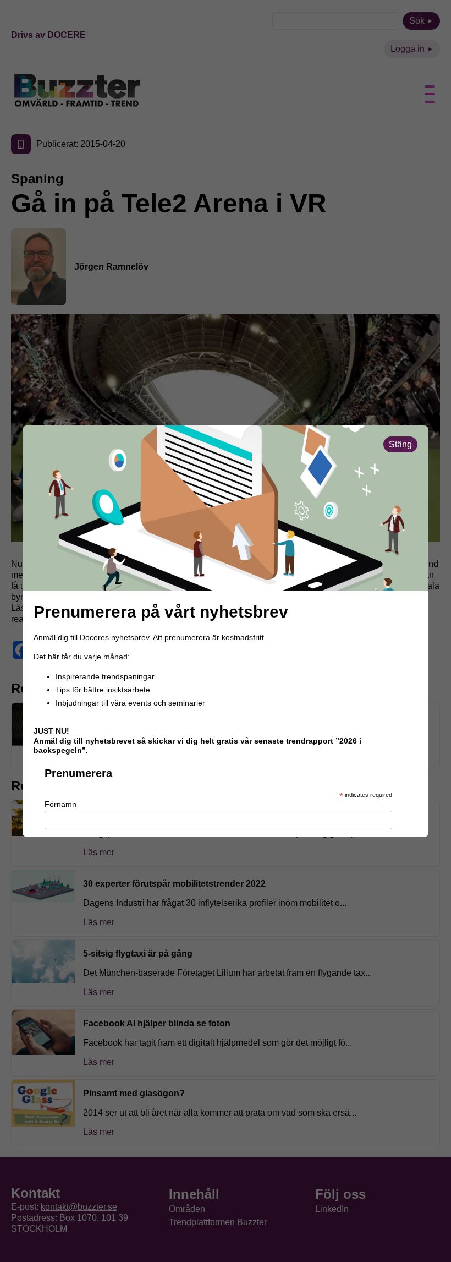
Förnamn (60, 804)
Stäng (400, 444)
